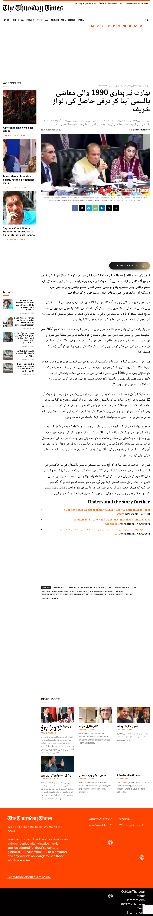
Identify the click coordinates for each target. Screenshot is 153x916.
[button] (146, 20)
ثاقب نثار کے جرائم (88, 726)
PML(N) (129, 595)
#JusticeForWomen (129, 775)
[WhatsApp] (95, 208)
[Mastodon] (140, 26)
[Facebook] (87, 26)
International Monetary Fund (58, 591)
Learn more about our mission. (29, 877)
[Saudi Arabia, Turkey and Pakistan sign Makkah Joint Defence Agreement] (8, 322)
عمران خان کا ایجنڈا (128, 726)
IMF (135, 588)
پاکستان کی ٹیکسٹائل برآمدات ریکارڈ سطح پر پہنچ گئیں (25, 353)
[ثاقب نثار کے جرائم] (95, 715)
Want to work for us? (100, 825)
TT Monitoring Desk (14, 187)
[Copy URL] (116, 208)
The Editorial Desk (14, 135)
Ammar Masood (48, 733)
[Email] (109, 208)
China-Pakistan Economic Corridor (86, 588)
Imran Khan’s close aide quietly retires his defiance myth (19, 180)
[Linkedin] (103, 26)
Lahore (120, 591)
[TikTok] (108, 26)
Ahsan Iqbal (58, 588)
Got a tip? (124, 818)
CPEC (109, 588)
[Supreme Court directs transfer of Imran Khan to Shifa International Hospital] (19, 208)
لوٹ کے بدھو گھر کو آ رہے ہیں (56, 775)
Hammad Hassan (86, 730)
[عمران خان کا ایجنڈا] (133, 715)
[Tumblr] (114, 26)
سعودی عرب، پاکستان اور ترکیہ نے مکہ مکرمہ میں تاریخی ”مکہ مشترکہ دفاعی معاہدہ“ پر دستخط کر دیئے (23, 338)
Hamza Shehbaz (122, 588)
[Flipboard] (92, 26)
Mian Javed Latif (125, 730)
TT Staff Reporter (14, 239)
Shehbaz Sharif (50, 598)
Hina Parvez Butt (49, 779)
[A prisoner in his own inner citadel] (19, 107)
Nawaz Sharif (116, 595)
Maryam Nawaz (98, 595)
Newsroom (102, 85)
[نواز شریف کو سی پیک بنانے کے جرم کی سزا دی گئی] (57, 715)
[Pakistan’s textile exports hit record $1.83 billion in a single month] (8, 368)
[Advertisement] (25, 54)
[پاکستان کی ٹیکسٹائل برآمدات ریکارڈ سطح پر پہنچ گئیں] (8, 355)
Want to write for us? (100, 818)
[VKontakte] (124, 26)
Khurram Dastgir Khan (101, 591)
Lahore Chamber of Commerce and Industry (65, 595)
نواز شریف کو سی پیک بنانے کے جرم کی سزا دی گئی (56, 727)
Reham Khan (122, 779)
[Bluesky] (135, 26)
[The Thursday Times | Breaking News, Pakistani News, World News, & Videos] (33, 8)
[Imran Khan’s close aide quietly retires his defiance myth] (19, 156)
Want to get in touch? (131, 825)
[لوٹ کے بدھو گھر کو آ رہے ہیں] (57, 764)
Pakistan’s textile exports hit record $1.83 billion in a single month (25, 367)
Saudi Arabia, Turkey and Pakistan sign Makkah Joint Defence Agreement (24, 321)
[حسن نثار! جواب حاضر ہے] (95, 764)
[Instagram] (97, 26)
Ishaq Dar (82, 591)
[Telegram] (89, 208)
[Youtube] (130, 26)
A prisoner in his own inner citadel (18, 129)
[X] (119, 26)
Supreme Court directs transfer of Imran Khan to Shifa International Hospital (19, 232)
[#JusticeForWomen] (133, 764)
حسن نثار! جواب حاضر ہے (92, 775)
